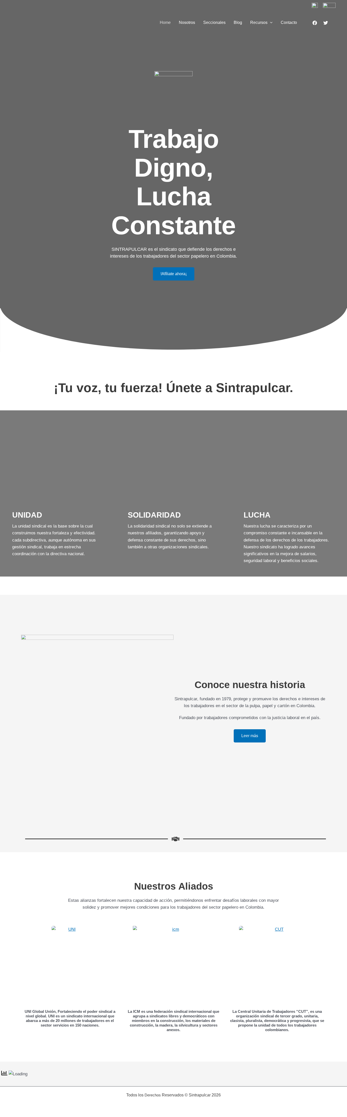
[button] (270, 22)
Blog (238, 22)
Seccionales (214, 22)
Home (165, 22)
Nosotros (187, 22)
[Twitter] (325, 23)
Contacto (289, 22)
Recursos (258, 22)
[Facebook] (314, 23)
